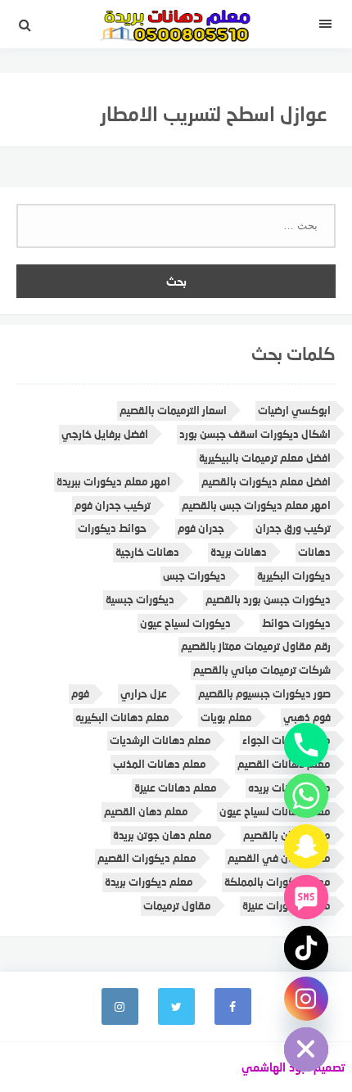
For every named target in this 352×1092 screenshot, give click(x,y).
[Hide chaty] (306, 1049)
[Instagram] (306, 999)
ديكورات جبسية (140, 599)
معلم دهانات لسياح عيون (275, 811)
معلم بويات (226, 717)
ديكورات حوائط (296, 622)
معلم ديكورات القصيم (146, 857)
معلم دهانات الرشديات (160, 740)
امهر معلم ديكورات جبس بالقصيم (256, 505)
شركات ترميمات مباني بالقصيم (262, 669)
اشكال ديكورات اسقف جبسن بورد (255, 433)
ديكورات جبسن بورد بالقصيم (268, 599)
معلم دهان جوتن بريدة (162, 835)
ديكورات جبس (194, 575)
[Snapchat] (306, 846)
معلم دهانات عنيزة (175, 787)
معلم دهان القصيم (146, 811)
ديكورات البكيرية (294, 575)
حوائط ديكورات (112, 528)
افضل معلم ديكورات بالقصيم (266, 481)
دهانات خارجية (147, 551)
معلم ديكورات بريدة (149, 881)
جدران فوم (201, 528)
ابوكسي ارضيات (294, 410)
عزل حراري (143, 693)
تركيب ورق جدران (293, 528)
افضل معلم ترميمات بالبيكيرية (265, 457)
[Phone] (306, 745)
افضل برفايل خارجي (104, 433)
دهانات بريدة (238, 551)
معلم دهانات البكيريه (122, 717)
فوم (80, 693)
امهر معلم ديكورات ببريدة (113, 481)
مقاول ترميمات (177, 905)
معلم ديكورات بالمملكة (277, 881)
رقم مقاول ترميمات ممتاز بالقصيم (256, 645)
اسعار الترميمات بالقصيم (173, 410)
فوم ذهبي (307, 717)
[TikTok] (306, 948)
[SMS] (306, 897)
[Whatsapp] (306, 796)
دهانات (314, 551)
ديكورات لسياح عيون (185, 622)
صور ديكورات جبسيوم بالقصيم (264, 693)
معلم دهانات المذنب (159, 763)
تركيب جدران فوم (112, 505)
